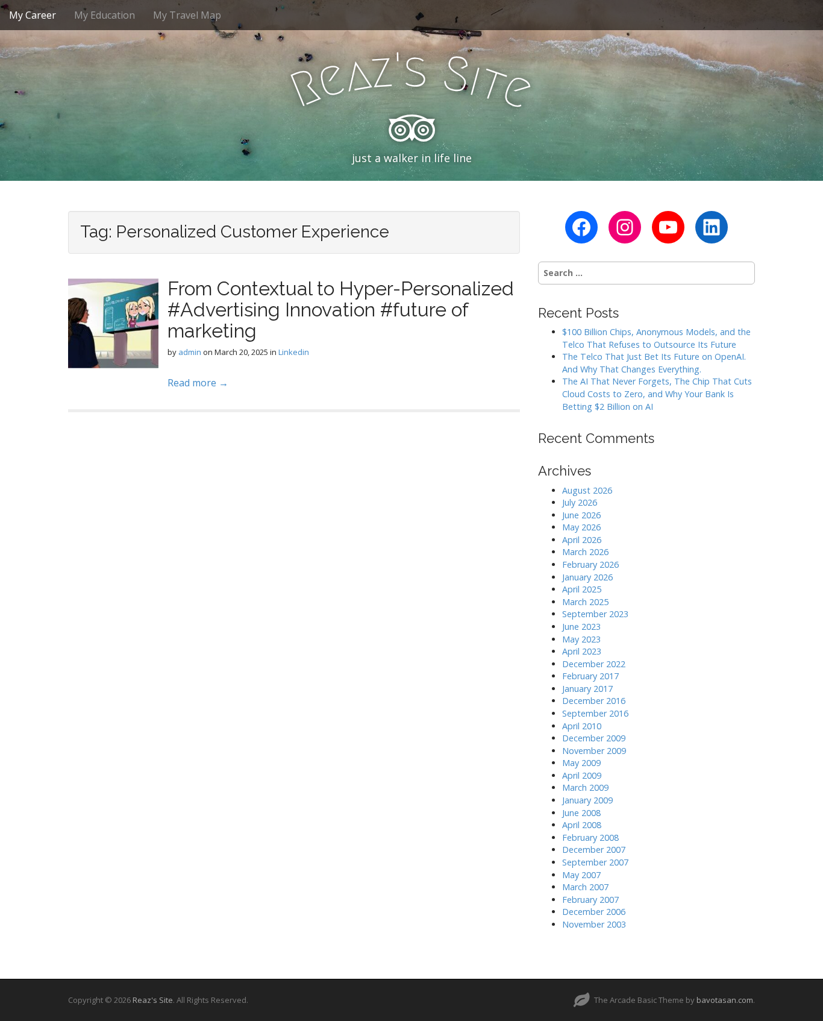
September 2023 (595, 614)
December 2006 (593, 911)
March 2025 (585, 602)
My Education (104, 15)
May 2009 (581, 762)
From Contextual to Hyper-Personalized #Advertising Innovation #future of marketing (340, 309)
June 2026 (581, 515)
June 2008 (581, 812)
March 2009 (585, 787)
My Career (32, 15)
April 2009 (581, 775)
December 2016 (593, 700)
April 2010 (581, 726)
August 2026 (587, 490)
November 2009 (594, 750)
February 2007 (590, 899)
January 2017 (587, 688)
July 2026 (579, 502)
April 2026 (581, 539)
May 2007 (581, 875)
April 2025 (581, 589)
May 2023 (581, 639)
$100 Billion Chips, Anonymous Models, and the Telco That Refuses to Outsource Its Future (656, 338)
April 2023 (581, 651)
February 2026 (590, 564)
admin (189, 352)
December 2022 (593, 664)
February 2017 (590, 676)
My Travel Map (187, 15)
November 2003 (594, 924)
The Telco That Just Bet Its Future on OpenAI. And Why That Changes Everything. (654, 363)
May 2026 (581, 527)
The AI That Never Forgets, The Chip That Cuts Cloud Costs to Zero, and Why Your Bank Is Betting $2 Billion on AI (657, 393)
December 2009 (593, 738)
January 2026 (587, 577)
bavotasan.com (724, 999)
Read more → (197, 382)
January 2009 (587, 800)
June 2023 (581, 626)
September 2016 (595, 713)
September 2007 (595, 862)
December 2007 (593, 849)
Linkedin (293, 352)
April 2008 (581, 825)
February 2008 (590, 837)
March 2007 (585, 887)
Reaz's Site (153, 999)
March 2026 (585, 552)
